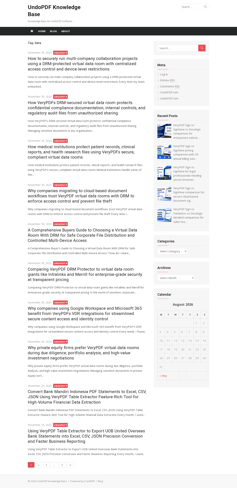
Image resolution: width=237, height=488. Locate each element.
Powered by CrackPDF (82, 481)
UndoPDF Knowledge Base (54, 10)
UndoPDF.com (169, 98)
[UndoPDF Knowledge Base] (32, 31)
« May (163, 375)
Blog (53, 31)
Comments (170, 86)
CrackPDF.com (169, 92)
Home (42, 31)
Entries (167, 80)
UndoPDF (59, 52)
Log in (164, 74)
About (65, 31)
